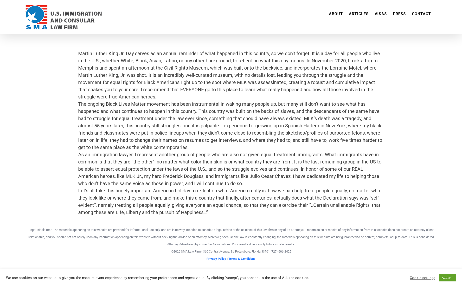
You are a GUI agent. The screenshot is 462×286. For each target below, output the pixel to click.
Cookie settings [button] (422, 278)
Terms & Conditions (242, 258)
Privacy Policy (216, 258)
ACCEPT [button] (447, 278)
